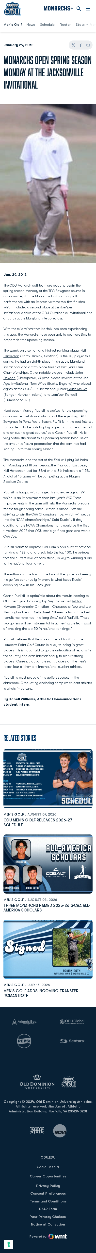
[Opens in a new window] (37, 1130)
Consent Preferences (48, 1193)
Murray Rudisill (34, 410)
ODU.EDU (48, 1157)
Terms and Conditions (48, 1201)
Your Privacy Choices (48, 1217)
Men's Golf (13, 814)
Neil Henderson (14, 471)
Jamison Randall (64, 394)
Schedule (47, 24)
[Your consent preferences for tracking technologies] (8, 1244)
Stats (80, 24)
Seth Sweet (42, 612)
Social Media (48, 1167)
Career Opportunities (48, 1176)
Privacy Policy (48, 1186)
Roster (65, 24)
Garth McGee (77, 389)
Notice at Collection (48, 1224)
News (31, 24)
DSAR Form (48, 1209)
